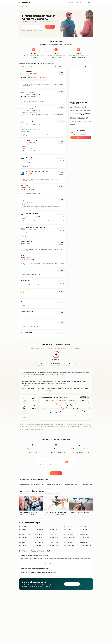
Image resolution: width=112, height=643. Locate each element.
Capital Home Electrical (26, 241)
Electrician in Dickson (68, 534)
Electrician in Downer (53, 540)
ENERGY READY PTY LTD (32, 140)
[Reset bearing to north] (91, 75)
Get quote (61, 72)
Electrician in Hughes (53, 542)
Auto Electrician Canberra (26, 270)
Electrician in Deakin (38, 534)
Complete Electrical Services (33, 107)
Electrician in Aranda (23, 529)
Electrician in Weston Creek (24, 534)
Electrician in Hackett (53, 545)
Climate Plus (29, 71)
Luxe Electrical (29, 290)
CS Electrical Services (25, 185)
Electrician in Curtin (23, 540)
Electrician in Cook (68, 529)
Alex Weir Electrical (25, 280)
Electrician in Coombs (69, 545)
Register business (88, 2)
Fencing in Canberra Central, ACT (90, 484)
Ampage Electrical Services (27, 311)
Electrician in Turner (38, 526)
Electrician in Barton (84, 534)
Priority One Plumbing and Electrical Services (37, 171)
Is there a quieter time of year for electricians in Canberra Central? (37, 564)
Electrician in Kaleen (68, 540)
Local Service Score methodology (77, 427)
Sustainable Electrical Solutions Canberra (36, 227)
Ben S (21, 301)
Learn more (85, 584)
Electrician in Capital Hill (54, 532)
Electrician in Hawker (38, 545)
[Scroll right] (92, 479)
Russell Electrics (24, 199)
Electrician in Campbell (39, 540)
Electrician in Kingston (23, 542)
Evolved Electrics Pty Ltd (32, 213)
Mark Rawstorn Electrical (26, 322)
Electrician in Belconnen (85, 537)
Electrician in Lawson (38, 542)
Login (77, 2)
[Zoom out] (91, 73)
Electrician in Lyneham (53, 537)
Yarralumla (51, 377)
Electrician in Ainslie (53, 534)
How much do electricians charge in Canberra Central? (34, 555)
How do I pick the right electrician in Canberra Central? (34, 568)
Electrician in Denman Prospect (86, 545)
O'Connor (59, 377)
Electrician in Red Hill (23, 545)
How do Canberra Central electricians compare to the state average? (38, 572)
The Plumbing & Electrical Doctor (34, 121)
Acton (43, 377)
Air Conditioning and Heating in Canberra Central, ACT (31, 484)
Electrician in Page (68, 542)
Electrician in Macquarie (84, 532)
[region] (81, 84)
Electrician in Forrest (23, 537)
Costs (88, 397)
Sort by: (82, 66)
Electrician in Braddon (53, 529)
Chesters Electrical (30, 157)
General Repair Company (26, 332)
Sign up (81, 2)
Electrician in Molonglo (84, 540)
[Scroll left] (88, 479)
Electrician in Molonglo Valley (70, 532)
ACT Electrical (23, 255)
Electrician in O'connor (39, 529)
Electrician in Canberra (69, 526)
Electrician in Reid (37, 532)
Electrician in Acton (23, 526)
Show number (61, 74)
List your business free (72, 584)
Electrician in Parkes (23, 532)
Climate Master (30, 91)
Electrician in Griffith (84, 542)
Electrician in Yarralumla (54, 526)
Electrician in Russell (38, 537)
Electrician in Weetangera (69, 537)
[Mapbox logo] (72, 97)
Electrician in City (83, 526)
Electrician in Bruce (83, 529)
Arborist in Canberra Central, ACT (54, 484)
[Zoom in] (91, 71)
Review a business (70, 2)
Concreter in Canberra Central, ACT (72, 484)
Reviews (83, 397)
